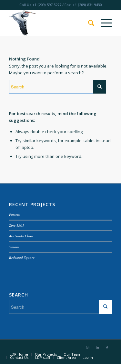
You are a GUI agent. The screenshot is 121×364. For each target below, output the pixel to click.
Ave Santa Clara (21, 235)
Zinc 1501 (16, 225)
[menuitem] (88, 23)
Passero (14, 214)
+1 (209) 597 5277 (46, 4)
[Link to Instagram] (88, 347)
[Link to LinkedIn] (97, 347)
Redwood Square (22, 257)
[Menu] (103, 23)
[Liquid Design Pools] (50, 23)
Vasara (14, 246)
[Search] (88, 23)
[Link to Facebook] (107, 347)
